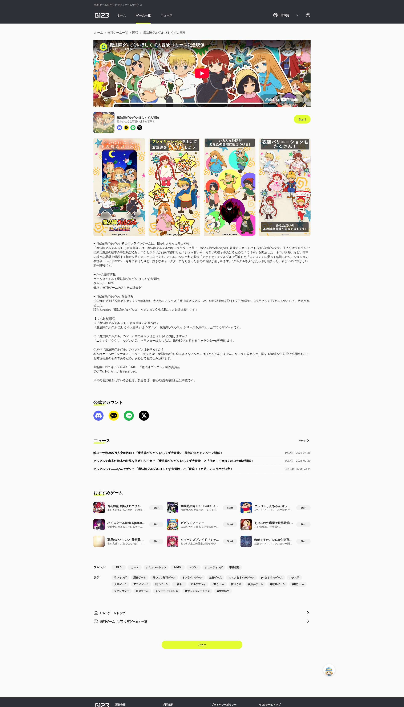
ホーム (121, 15)
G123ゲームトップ (270, 704)
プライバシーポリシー (224, 704)
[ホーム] (101, 15)
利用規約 (168, 704)
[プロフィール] (308, 15)
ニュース (167, 15)
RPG (135, 32)
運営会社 (120, 704)
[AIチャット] (329, 670)
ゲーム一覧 (143, 15)
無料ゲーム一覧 (117, 32)
